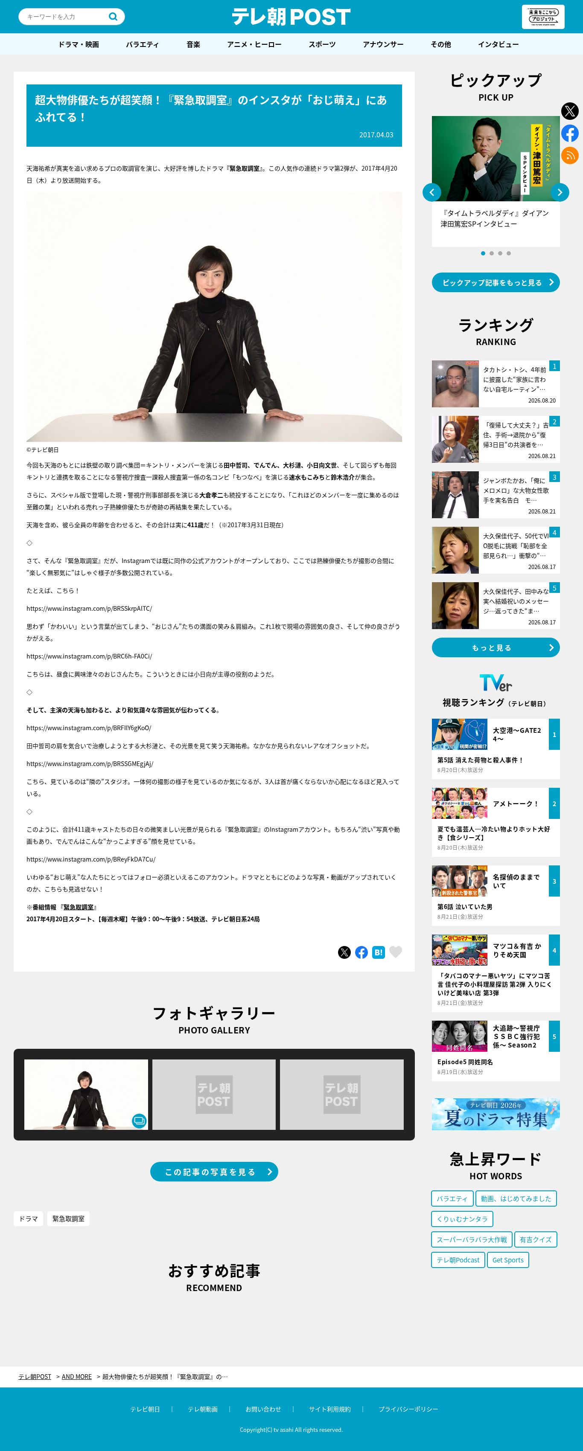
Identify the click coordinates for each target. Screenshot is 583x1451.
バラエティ (143, 44)
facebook (570, 133)
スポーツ (322, 44)
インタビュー (498, 44)
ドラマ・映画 (78, 44)
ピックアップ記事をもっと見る (492, 282)
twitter (570, 111)
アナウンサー (383, 44)
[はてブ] (378, 952)
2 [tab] (492, 253)
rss (570, 155)
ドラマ (28, 1218)
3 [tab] (500, 253)
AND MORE (77, 1376)
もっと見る (492, 647)
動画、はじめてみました (516, 1198)
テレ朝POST (291, 16)
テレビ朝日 (145, 1409)
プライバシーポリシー (408, 1409)
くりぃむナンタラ (462, 1218)
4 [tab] (509, 253)
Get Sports (508, 1259)
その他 (441, 44)
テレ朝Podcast (458, 1259)
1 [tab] (483, 253)
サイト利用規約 (330, 1409)
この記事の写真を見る (211, 1171)
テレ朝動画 (203, 1409)
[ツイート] (344, 952)
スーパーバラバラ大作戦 (472, 1239)
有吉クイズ (536, 1239)
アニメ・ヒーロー (254, 44)
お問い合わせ (263, 1409)
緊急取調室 (78, 907)
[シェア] (361, 952)
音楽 (193, 44)
